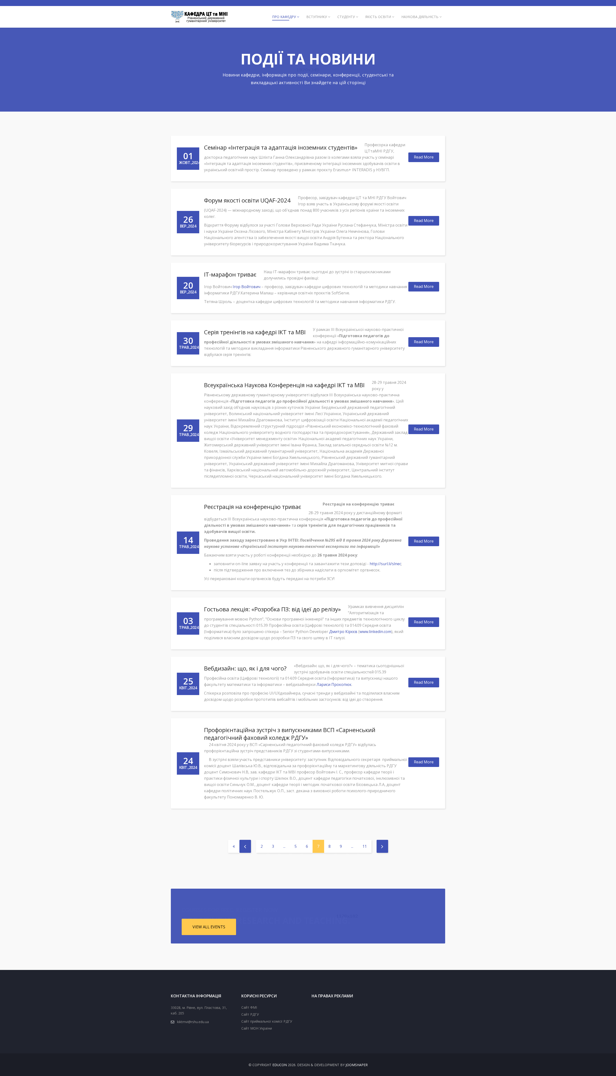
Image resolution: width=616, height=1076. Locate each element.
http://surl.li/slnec (385, 563)
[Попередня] (245, 846)
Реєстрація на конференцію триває (252, 507)
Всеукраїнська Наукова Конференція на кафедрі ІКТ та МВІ (284, 385)
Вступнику (316, 16)
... (284, 846)
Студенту (346, 16)
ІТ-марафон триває (230, 274)
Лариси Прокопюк (334, 684)
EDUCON (279, 1065)
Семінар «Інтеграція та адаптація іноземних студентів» (280, 147)
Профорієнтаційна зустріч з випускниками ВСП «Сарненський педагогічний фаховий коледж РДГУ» (289, 733)
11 (364, 846)
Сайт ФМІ (249, 1007)
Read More (424, 157)
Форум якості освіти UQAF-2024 (247, 200)
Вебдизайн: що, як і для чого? (245, 668)
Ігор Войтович (246, 286)
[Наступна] (382, 846)
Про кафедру (284, 16)
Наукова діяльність (419, 16)
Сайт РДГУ (250, 1014)
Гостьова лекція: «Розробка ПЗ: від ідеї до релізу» (272, 609)
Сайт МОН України (256, 1028)
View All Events (208, 927)
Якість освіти (378, 16)
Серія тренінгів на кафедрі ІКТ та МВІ (255, 332)
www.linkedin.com (375, 631)
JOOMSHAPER (357, 1065)
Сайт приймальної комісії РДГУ (266, 1021)
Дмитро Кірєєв (343, 631)
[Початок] (234, 846)
